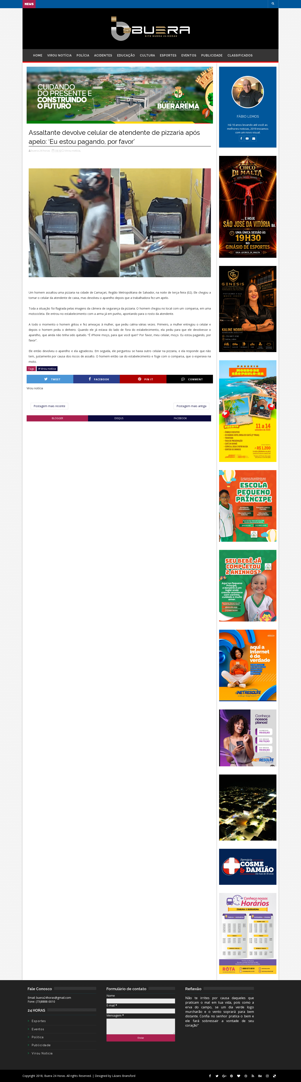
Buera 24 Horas (54, 1076)
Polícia (83, 55)
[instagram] (267, 1076)
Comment (195, 379)
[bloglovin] (238, 1076)
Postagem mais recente (49, 406)
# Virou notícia (47, 368)
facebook (180, 418)
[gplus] (224, 1076)
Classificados (240, 55)
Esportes (168, 55)
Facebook (101, 379)
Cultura (147, 55)
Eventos (188, 55)
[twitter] (217, 1076)
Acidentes (103, 55)
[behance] (260, 1076)
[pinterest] (231, 1076)
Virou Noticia (42, 1053)
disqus (118, 418)
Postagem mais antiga (191, 406)
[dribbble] (246, 1076)
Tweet (56, 379)
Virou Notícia (59, 55)
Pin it (148, 379)
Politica (38, 1037)
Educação (126, 55)
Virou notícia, (73, 150)
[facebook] (210, 1076)
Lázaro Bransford (123, 1076)
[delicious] (274, 1076)
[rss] (253, 1076)
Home (37, 55)
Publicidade (212, 55)
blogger (57, 418)
